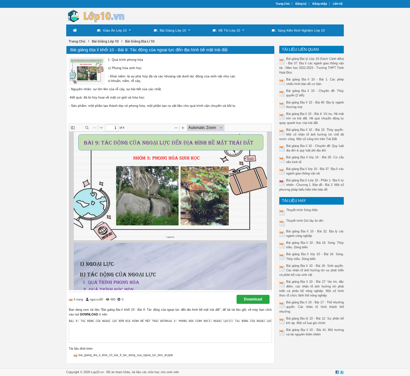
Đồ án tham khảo (118, 372)
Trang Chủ (282, 3)
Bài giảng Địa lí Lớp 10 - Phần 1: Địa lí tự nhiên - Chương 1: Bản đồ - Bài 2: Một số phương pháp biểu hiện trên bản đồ (311, 185)
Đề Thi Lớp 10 (229, 30)
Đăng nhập (319, 3)
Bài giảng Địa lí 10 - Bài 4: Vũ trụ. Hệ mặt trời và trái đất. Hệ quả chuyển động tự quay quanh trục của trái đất (311, 118)
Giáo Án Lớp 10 (115, 30)
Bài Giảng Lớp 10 (173, 30)
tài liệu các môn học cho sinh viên (155, 372)
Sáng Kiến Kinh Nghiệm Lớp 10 (301, 30)
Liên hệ (338, 3)
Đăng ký (301, 3)
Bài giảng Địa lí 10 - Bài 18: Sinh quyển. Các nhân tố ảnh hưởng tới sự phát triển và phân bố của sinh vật (311, 270)
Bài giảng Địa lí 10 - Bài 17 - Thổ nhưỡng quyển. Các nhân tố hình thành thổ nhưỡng (311, 307)
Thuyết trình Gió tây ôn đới (304, 220)
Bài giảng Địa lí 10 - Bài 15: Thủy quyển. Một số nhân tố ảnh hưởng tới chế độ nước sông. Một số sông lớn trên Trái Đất (311, 134)
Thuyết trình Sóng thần (302, 210)
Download (253, 299)
